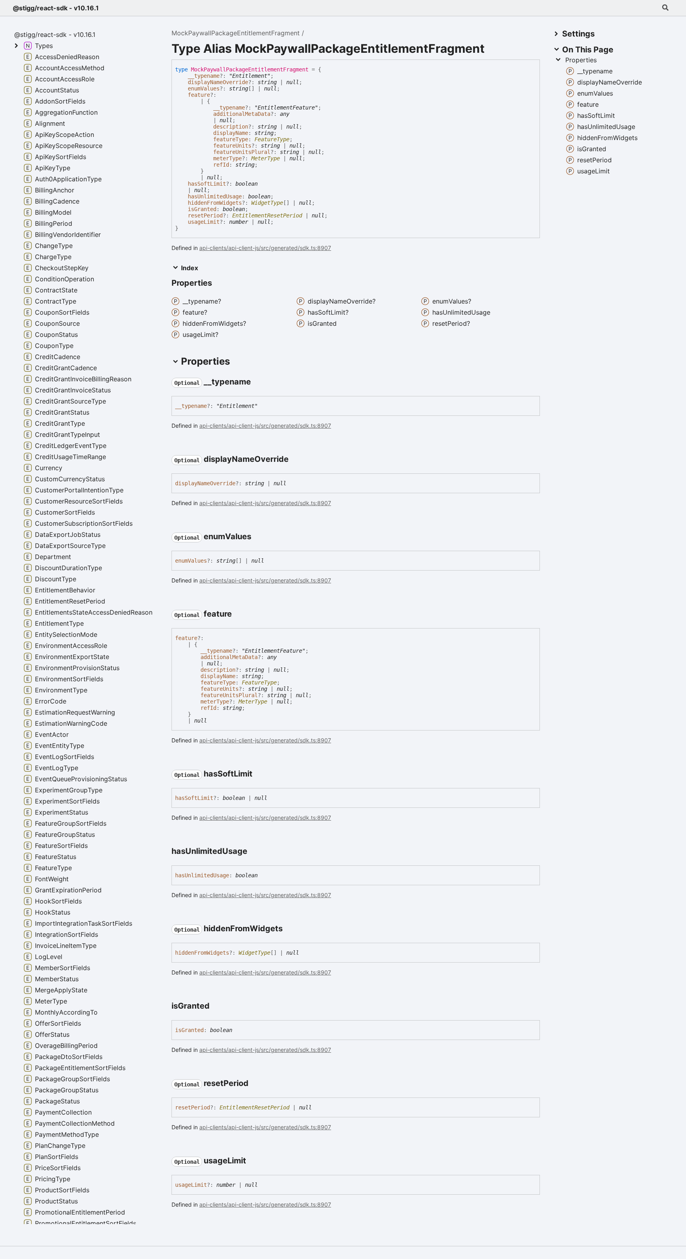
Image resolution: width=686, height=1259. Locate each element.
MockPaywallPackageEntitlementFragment (236, 33)
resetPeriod (205, 215)
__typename (204, 76)
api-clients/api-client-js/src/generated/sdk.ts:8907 (265, 247)
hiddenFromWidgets (215, 203)
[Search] (665, 8)
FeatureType (271, 139)
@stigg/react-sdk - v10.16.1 (56, 8)
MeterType (265, 158)
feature (199, 95)
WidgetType (267, 203)
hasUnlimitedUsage (215, 196)
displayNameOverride (218, 82)
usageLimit (204, 222)
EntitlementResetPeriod (267, 215)
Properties (581, 60)
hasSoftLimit (207, 184)
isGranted (202, 209)
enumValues (204, 88)
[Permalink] (258, 382)
